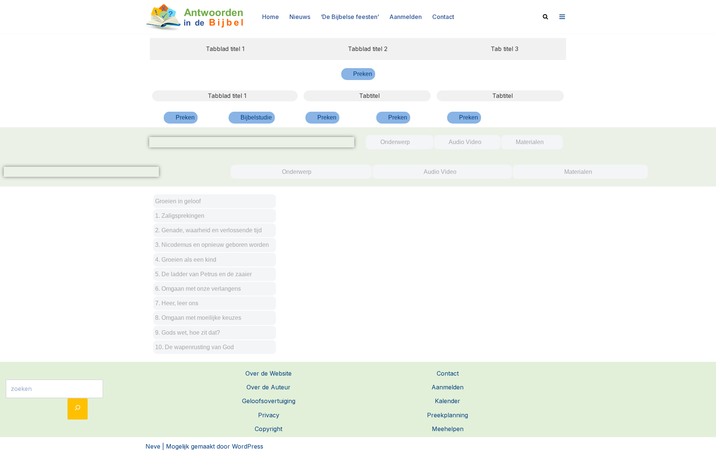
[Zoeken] (545, 16)
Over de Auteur (268, 387)
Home (270, 16)
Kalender (447, 401)
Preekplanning (447, 415)
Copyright (268, 429)
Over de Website (268, 373)
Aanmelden (405, 16)
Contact (443, 16)
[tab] (221, 49)
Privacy (268, 415)
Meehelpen (448, 429)
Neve (152, 446)
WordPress (247, 446)
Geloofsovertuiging (268, 401)
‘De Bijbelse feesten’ (350, 16)
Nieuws (299, 16)
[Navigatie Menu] (561, 17)
